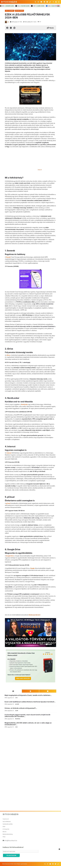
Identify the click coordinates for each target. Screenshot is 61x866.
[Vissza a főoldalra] (9, 1)
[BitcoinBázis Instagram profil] (38, 2)
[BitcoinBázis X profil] (35, 2)
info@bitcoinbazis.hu (10, 840)
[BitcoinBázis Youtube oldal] (41, 2)
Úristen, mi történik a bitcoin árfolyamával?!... (21, 708)
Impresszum (6, 819)
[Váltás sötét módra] (56, 2)
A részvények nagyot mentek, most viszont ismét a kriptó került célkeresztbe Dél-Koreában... (27, 715)
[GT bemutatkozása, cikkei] (6, 22)
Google (32, 568)
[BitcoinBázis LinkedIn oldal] (44, 2)
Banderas (17, 718)
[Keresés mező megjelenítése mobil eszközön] (53, 2)
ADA (48, 6)
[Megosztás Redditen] (14, 28)
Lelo (16, 697)
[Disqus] (30, 749)
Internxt (9, 453)
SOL (17, 6)
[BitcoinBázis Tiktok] (50, 2)
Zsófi (16, 710)
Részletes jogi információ (34, 615)
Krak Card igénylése (23, 678)
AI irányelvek (6, 829)
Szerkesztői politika (8, 824)
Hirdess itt (40, 169)
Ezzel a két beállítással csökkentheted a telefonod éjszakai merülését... (30, 702)
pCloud (8, 503)
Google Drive (10, 556)
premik (17, 704)
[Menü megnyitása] (58, 2)
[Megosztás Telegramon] (11, 28)
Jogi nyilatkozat (7, 821)
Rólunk (4, 831)
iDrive (8, 355)
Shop (4, 836)
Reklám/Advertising (8, 834)
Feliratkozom (11, 855)
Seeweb (8, 257)
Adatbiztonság (19, 10)
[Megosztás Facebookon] (7, 28)
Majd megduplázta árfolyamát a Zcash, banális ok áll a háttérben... (28, 695)
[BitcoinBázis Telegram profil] (47, 2)
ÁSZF (4, 826)
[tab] (13, 691)
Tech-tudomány (10, 10)
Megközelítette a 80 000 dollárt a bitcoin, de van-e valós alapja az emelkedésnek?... (28, 723)
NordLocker (24, 404)
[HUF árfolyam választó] (58, 6)
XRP (32, 6)
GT (8, 22)
